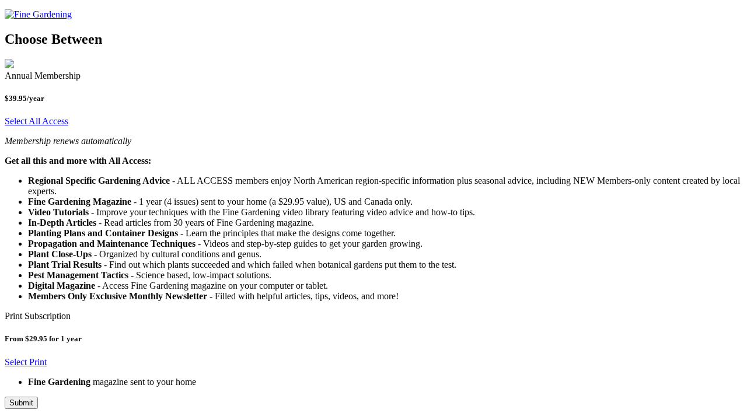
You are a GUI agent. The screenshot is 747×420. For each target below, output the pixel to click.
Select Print (26, 362)
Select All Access (36, 121)
